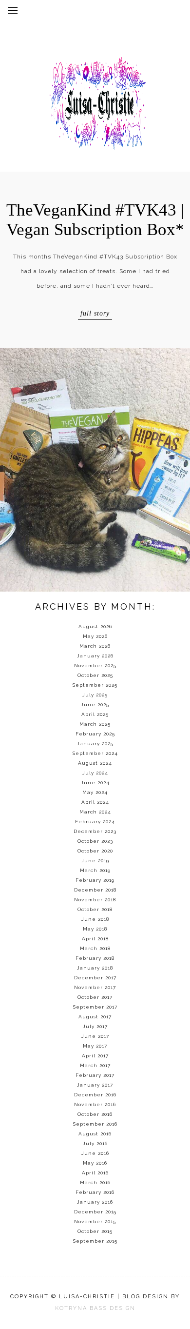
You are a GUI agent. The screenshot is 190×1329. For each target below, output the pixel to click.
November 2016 (95, 1104)
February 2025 (95, 733)
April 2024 (95, 802)
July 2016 (95, 1143)
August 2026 (95, 626)
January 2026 (95, 655)
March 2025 (95, 724)
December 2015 (95, 1211)
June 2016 (95, 1153)
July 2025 (95, 694)
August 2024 (95, 763)
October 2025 (95, 675)
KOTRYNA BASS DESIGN (95, 1308)
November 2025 (95, 665)
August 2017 (95, 1016)
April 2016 (95, 1172)
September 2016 (95, 1124)
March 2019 (95, 870)
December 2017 (95, 977)
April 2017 (95, 1055)
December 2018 (95, 890)
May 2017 (95, 1046)
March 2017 (95, 1065)
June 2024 (95, 782)
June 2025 (95, 704)
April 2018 (95, 938)
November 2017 (95, 987)
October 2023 (95, 841)
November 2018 (95, 899)
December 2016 (95, 1094)
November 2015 (95, 1221)
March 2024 (95, 811)
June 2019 (95, 860)
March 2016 (95, 1182)
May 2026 (95, 636)
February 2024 (95, 821)
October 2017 (95, 997)
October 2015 (95, 1231)
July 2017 (95, 1026)
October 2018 (95, 909)
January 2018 (95, 968)
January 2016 (95, 1202)
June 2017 (95, 1036)
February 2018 (95, 958)
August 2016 (95, 1133)
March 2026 (95, 646)
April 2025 (95, 714)
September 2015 (95, 1241)
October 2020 (95, 850)
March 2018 (95, 948)
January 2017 (95, 1085)
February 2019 (95, 880)
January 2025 (95, 743)
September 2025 (95, 685)
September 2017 (95, 1007)
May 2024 (95, 792)
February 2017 (95, 1075)
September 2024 (95, 753)
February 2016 (95, 1192)
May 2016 (95, 1163)
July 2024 (95, 772)
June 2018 (95, 919)
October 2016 (95, 1114)
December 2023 (95, 831)
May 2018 (95, 929)
